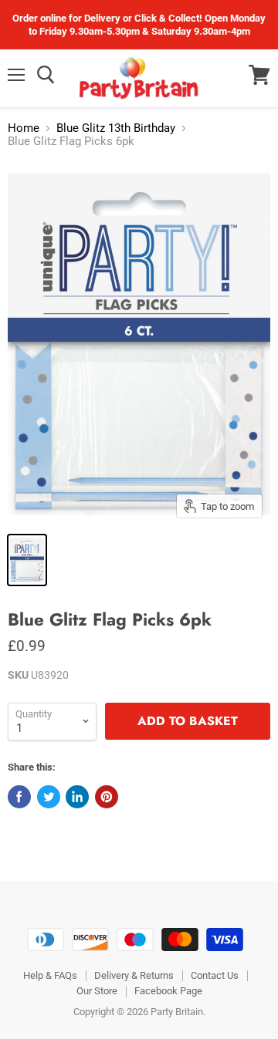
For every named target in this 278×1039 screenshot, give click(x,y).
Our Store (96, 991)
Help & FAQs (50, 975)
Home (23, 128)
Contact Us (215, 975)
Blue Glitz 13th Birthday (115, 128)
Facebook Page (168, 991)
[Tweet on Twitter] (48, 796)
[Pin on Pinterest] (106, 796)
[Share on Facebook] (19, 796)
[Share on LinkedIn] (77, 796)
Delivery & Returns (134, 975)
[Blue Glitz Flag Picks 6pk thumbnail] (27, 560)
